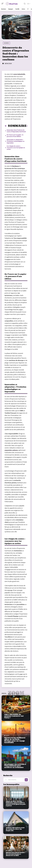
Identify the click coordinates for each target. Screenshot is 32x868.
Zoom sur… (16, 693)
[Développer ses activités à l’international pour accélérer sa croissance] (16, 758)
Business (6, 43)
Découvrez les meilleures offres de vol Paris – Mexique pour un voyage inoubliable (14, 740)
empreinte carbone (11, 450)
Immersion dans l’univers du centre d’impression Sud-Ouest (16, 130)
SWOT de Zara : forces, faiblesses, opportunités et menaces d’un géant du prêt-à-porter (16, 803)
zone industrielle (19, 74)
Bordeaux (15, 166)
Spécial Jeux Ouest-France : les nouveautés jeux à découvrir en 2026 (15, 854)
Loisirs (7, 712)
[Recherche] (24, 3)
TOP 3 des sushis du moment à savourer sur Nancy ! (14, 715)
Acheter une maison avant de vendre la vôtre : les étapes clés (15, 829)
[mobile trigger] (3, 3)
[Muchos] (11, 3)
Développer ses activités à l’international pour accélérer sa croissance (15, 765)
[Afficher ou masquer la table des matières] (27, 126)
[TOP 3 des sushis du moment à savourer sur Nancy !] (16, 708)
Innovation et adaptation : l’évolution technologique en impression (15, 141)
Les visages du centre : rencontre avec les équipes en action (16, 147)
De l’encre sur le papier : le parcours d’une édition (15, 135)
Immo (8, 825)
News (7, 762)
